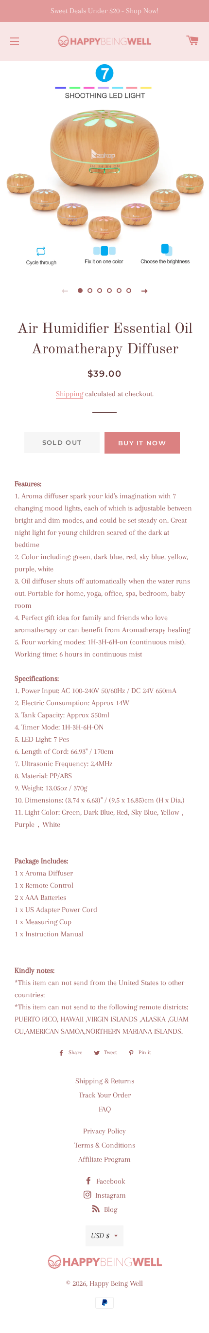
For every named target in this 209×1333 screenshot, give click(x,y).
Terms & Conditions (104, 1145)
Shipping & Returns (104, 1081)
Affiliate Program (104, 1159)
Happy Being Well (116, 1283)
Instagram (109, 1195)
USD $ (100, 1235)
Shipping (69, 393)
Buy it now (142, 443)
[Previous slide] (64, 290)
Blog (109, 1209)
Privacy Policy (104, 1131)
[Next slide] (144, 290)
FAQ (105, 1109)
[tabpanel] (104, 163)
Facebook (109, 1181)
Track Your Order (105, 1095)
